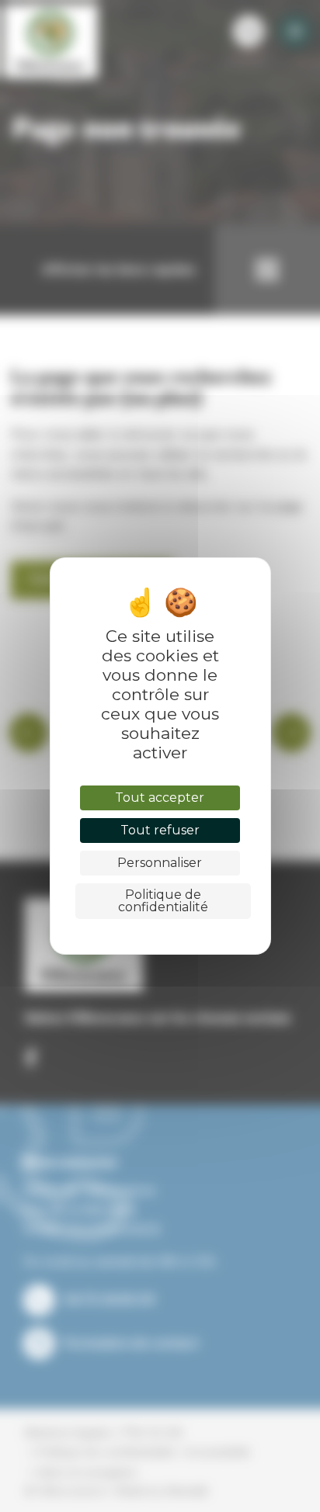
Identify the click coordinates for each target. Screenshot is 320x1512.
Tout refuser (160, 830)
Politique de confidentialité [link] (163, 900)
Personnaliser (159, 862)
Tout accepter (159, 797)
